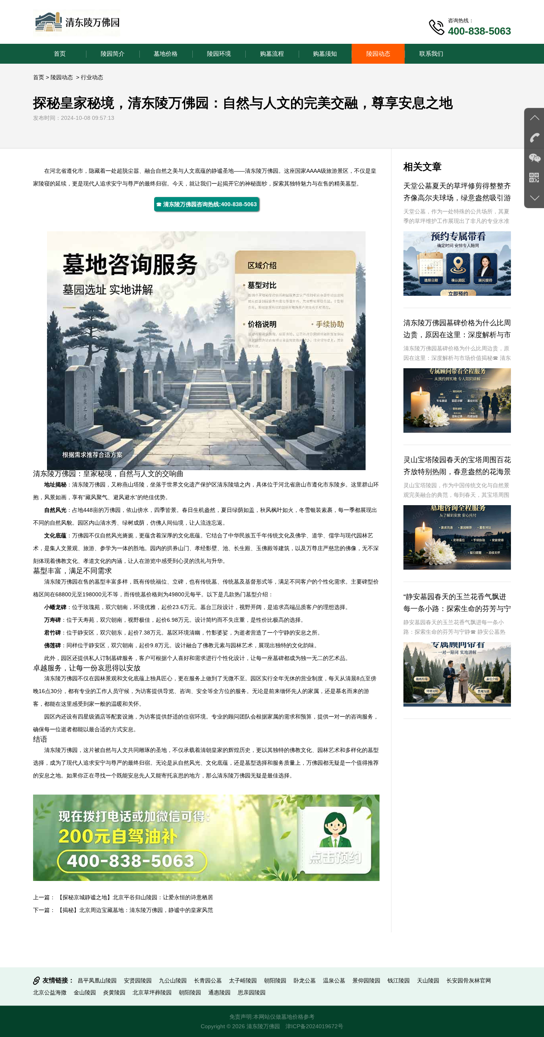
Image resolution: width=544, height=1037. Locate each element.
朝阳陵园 (275, 980)
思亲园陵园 (252, 992)
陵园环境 (219, 53)
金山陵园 (85, 992)
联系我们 (431, 53)
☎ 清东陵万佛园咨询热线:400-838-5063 (206, 204)
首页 (60, 53)
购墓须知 (325, 53)
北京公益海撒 (50, 992)
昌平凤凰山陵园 (97, 980)
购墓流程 (272, 53)
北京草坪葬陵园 (152, 992)
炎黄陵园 (114, 992)
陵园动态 (378, 53)
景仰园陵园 (366, 980)
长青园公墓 (208, 980)
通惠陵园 (219, 992)
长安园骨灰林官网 (468, 980)
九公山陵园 (173, 980)
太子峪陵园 (243, 980)
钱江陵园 (398, 980)
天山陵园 (428, 980)
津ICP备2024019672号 (314, 1026)
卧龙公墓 (305, 980)
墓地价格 (166, 53)
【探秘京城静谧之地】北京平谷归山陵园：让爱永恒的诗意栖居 (135, 897)
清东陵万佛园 (261, 171)
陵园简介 (113, 53)
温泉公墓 (334, 980)
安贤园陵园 (138, 980)
